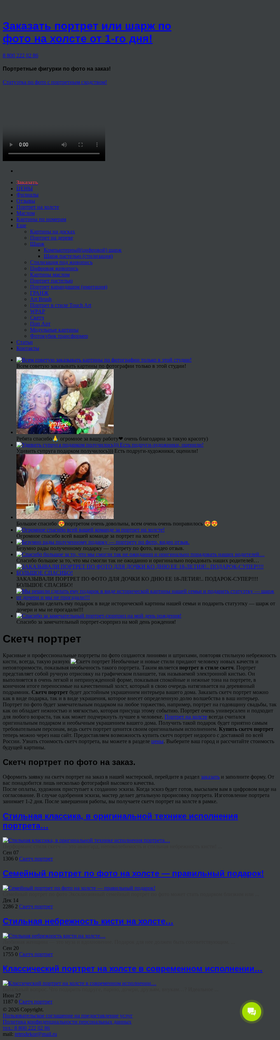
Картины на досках (52, 231)
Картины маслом (50, 274)
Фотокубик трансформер (59, 336)
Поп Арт (40, 324)
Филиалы (27, 195)
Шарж (37, 244)
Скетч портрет (36, 859)
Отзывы (25, 201)
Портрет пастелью (51, 281)
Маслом (25, 213)
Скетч (37, 317)
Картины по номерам (41, 219)
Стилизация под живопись (61, 262)
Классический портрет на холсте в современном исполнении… (133, 968)
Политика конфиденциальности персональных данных (67, 1022)
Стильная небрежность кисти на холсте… (88, 921)
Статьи (24, 342)
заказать (210, 777)
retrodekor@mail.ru (36, 1034)
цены (157, 741)
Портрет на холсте (37, 207)
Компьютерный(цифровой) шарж (83, 250)
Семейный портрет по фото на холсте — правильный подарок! (133, 873)
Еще (21, 225)
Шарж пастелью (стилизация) (78, 256)
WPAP (37, 311)
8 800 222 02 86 (20, 55)
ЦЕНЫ (24, 188)
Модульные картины (54, 330)
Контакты (27, 348)
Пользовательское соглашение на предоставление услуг (68, 1016)
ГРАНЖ (39, 293)
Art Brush (41, 299)
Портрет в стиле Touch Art (60, 305)
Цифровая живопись (54, 268)
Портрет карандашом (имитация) (68, 287)
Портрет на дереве (51, 238)
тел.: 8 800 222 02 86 (26, 1028)
